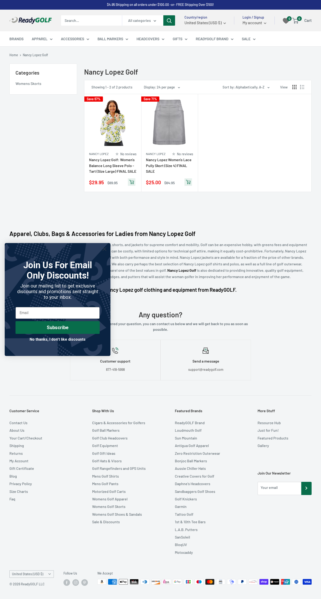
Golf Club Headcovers (110, 438)
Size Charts (18, 491)
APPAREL (39, 38)
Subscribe (57, 327)
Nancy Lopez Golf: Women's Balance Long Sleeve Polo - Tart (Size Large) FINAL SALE (112, 165)
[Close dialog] (104, 249)
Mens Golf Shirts (105, 476)
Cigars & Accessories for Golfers (118, 422)
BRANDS (16, 38)
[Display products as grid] (294, 87)
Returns (16, 453)
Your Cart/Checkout (25, 438)
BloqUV (181, 544)
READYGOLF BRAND (212, 38)
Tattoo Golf (184, 514)
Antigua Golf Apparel (192, 445)
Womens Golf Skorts (108, 506)
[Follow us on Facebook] (66, 582)
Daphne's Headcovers (192, 483)
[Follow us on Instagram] (75, 582)
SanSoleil (182, 537)
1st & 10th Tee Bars (190, 521)
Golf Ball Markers (106, 430)
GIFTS (177, 38)
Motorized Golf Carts (109, 491)
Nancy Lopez (99, 154)
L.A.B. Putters (186, 529)
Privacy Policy (20, 483)
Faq (12, 499)
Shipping (16, 445)
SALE (246, 38)
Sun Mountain (186, 438)
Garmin (181, 506)
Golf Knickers (186, 499)
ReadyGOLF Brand (190, 422)
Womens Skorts (28, 83)
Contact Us (18, 422)
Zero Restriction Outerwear (197, 453)
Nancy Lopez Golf (35, 55)
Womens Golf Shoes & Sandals (117, 514)
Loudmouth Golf (188, 430)
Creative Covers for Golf (194, 476)
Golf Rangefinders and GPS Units (119, 468)
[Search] (169, 20)
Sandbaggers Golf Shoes (195, 491)
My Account (18, 461)
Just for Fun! (268, 430)
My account (253, 22)
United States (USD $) (27, 574)
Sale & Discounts (106, 521)
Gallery (263, 445)
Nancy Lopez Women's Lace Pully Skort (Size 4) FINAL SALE (169, 165)
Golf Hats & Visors (107, 461)
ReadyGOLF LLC (33, 584)
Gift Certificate (21, 468)
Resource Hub (269, 422)
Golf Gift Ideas (103, 453)
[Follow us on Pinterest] (84, 582)
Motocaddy (184, 552)
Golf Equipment (105, 445)
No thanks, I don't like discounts (58, 339)
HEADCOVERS (148, 38)
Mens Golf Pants (105, 483)
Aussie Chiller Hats (190, 468)
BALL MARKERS (110, 38)
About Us (16, 430)
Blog (13, 476)
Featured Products (273, 438)
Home (13, 55)
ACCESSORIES (72, 38)
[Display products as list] (302, 87)
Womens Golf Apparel (110, 499)
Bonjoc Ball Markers (191, 461)
